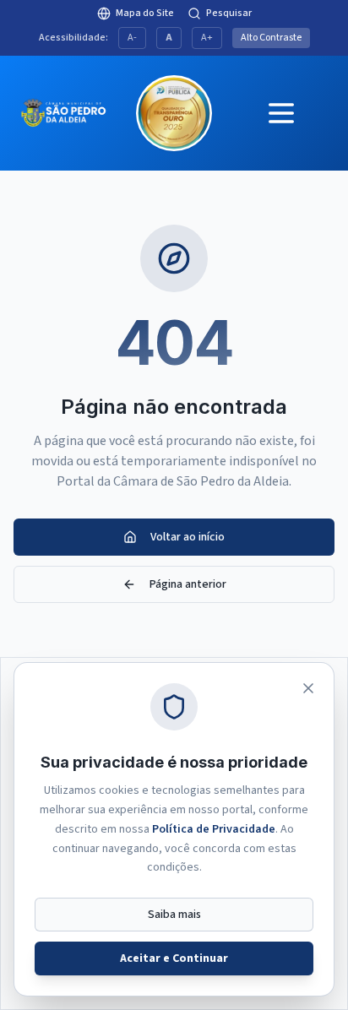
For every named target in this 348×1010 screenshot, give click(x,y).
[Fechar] (308, 688)
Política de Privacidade (213, 829)
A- (132, 37)
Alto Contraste (271, 37)
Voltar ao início (187, 537)
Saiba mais (174, 914)
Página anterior (188, 584)
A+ (207, 37)
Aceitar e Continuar (174, 958)
